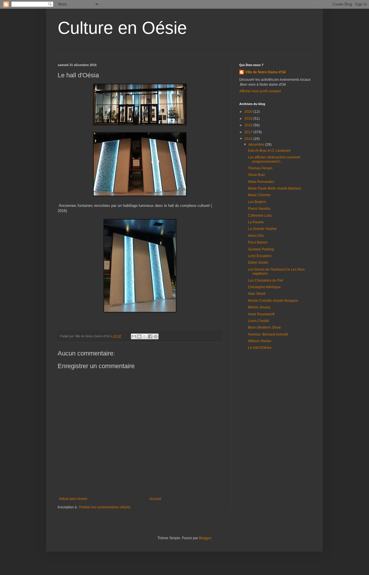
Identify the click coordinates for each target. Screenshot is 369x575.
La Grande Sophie (262, 229)
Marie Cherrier (259, 195)
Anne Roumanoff (261, 314)
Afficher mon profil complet (260, 91)
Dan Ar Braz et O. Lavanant (269, 151)
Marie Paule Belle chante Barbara (274, 188)
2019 (248, 119)
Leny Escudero (260, 256)
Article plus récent (73, 499)
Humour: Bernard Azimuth (268, 334)
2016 (248, 139)
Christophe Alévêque (264, 287)
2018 (248, 125)
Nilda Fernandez (261, 182)
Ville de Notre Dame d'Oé (265, 72)
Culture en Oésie (122, 28)
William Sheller (260, 341)
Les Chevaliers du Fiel (265, 280)
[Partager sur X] (145, 336)
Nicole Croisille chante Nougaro (273, 301)
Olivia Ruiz (256, 175)
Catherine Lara (260, 215)
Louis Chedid (258, 321)
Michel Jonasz (259, 307)
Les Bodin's (257, 202)
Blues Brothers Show (264, 327)
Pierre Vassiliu (259, 209)
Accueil (155, 499)
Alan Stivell (257, 294)
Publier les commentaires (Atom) (104, 507)
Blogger (205, 538)
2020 (248, 112)
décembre (256, 145)
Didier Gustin (258, 263)
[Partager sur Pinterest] (156, 336)
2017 (248, 132)
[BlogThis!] (139, 336)
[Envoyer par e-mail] (134, 336)
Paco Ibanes (258, 242)
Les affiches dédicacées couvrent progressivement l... (274, 159)
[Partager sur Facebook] (150, 336)
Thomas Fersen (260, 168)
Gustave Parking (261, 249)
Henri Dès (256, 236)
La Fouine (256, 222)
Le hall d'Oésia (259, 348)
